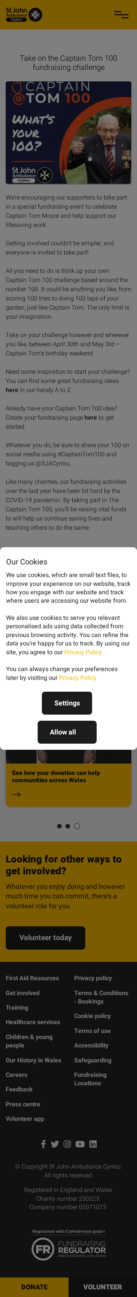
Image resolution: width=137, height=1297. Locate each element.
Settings (67, 703)
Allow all (63, 732)
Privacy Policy (83, 652)
